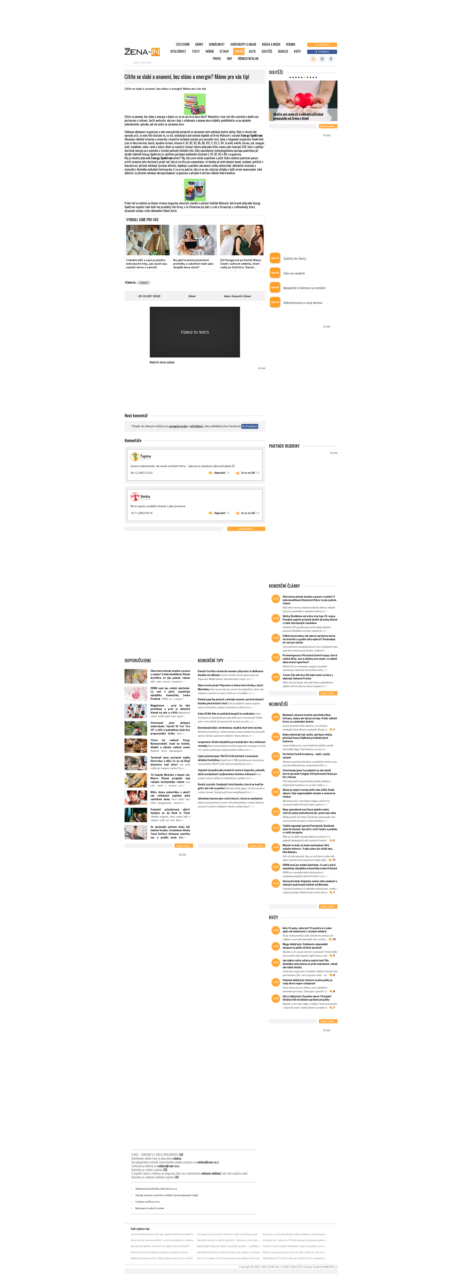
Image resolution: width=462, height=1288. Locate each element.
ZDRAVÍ (143, 283)
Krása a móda (271, 44)
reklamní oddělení (211, 1173)
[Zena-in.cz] (144, 52)
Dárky (199, 44)
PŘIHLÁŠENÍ (196, 426)
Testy (196, 51)
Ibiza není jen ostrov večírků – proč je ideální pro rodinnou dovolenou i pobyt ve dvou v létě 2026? (163, 1240)
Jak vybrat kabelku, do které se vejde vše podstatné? (160, 1246)
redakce (176, 1158)
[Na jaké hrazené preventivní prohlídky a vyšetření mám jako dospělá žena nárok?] (195, 240)
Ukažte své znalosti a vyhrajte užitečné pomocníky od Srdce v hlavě (298, 116)
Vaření (209, 51)
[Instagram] (322, 59)
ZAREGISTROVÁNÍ (178, 426)
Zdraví (239, 51)
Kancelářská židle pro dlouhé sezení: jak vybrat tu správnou (229, 1252)
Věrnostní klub (248, 58)
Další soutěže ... (328, 126)
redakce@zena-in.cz (208, 1162)
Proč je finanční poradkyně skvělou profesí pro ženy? (159, 1252)
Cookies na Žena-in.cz (147, 1202)
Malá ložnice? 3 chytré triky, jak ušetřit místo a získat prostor (295, 1258)
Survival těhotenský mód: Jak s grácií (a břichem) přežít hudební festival (163, 1234)
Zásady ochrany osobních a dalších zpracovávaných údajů (166, 1195)
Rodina (290, 44)
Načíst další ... (246, 529)
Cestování (182, 44)
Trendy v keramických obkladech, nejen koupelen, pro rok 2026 (295, 1246)
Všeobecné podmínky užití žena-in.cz (156, 1189)
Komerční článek (241, 296)
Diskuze (283, 51)
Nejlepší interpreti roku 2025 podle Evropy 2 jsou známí (162, 1258)
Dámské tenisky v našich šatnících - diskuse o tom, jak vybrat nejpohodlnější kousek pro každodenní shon (229, 1240)
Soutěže (266, 51)
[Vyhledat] (313, 59)
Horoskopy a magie (243, 44)
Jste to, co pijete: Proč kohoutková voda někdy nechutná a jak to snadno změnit (229, 1258)
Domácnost (217, 44)
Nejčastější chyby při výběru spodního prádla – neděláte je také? (229, 1246)
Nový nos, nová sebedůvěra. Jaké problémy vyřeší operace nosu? (295, 1234)
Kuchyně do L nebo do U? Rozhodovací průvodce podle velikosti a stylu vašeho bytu (295, 1240)
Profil (217, 58)
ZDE (181, 1154)
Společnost (178, 51)
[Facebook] (331, 59)
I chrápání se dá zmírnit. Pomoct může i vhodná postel (227, 1234)
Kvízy (297, 51)
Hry (229, 58)
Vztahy (224, 51)
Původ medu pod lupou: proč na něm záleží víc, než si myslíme (295, 1252)
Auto (252, 51)
